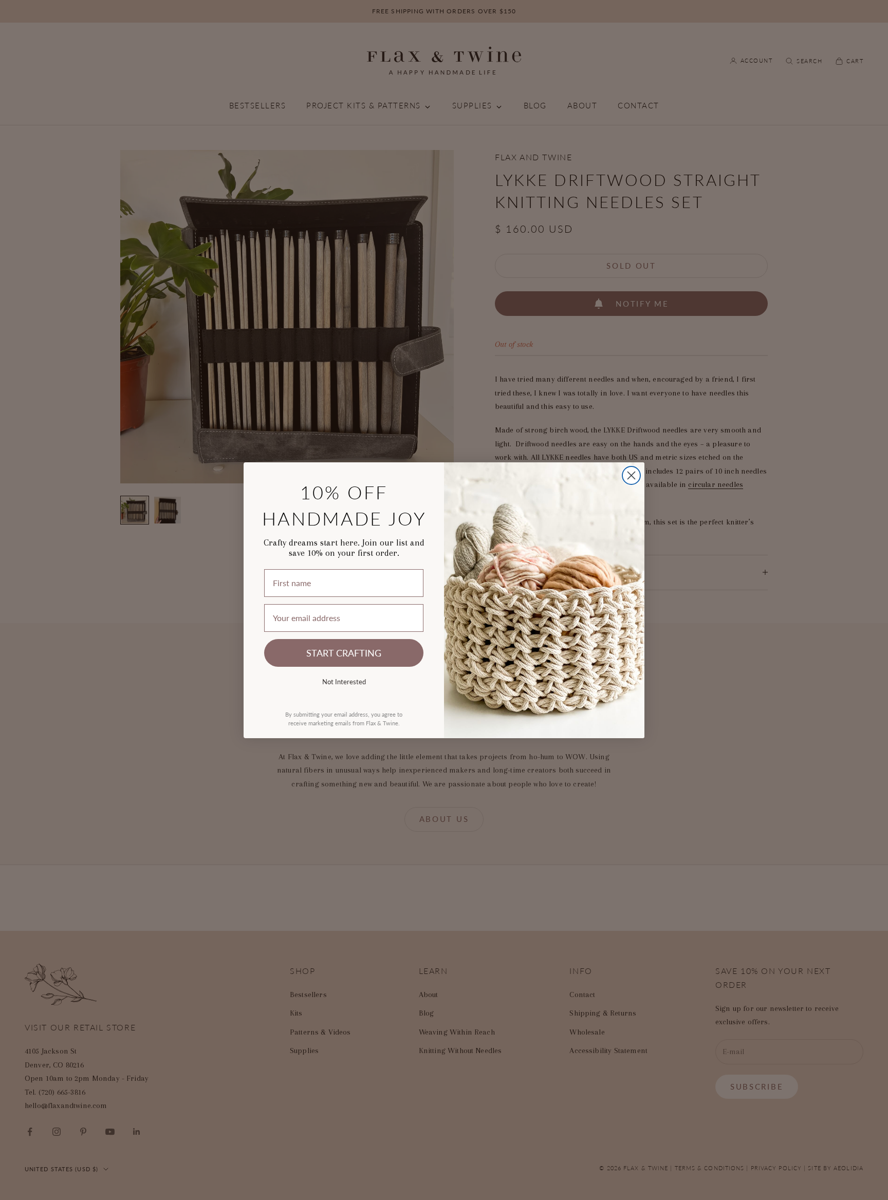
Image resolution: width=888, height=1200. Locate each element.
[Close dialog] (631, 475)
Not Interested (344, 681)
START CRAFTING (343, 652)
